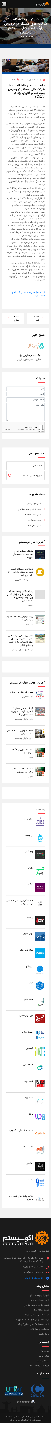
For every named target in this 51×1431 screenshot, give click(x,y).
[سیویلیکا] (37, 1390)
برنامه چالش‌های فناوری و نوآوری (21, 1197)
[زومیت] (40, 920)
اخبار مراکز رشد (35, 525)
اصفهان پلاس (27, 1032)
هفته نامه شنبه (26, 950)
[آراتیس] (40, 1182)
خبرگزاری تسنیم (26, 1015)
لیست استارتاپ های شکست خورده (32, 1319)
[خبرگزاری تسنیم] (40, 1018)
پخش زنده (44, 1334)
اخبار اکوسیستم (34, 503)
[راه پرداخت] (40, 1150)
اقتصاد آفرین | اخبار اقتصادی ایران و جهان (20, 902)
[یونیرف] (13, 1390)
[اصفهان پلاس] (40, 1035)
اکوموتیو (29, 1048)
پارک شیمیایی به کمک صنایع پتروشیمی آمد (20, 618)
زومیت (30, 605)
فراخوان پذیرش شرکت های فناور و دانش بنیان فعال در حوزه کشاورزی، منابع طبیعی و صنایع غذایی (20, 640)
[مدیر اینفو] (40, 1002)
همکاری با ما (43, 1361)
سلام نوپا (29, 1097)
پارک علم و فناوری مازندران (22, 649)
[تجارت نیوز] (40, 936)
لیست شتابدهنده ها (39, 1300)
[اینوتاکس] (40, 854)
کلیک (30, 884)
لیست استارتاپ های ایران (37, 1314)
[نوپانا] (40, 1117)
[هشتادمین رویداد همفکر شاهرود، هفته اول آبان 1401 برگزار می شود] (40, 572)
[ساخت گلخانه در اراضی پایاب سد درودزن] (40, 771)
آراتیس (30, 1179)
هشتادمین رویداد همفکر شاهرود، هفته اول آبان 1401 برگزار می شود (20, 572)
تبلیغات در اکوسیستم (39, 1365)
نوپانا (31, 1114)
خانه (31, 37)
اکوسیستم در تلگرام (34, 1278)
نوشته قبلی (36, 318)
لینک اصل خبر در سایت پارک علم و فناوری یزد (28, 293)
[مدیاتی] (40, 871)
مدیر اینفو (29, 624)
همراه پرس (28, 1065)
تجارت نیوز (28, 933)
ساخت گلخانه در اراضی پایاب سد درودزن (22, 770)
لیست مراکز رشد (41, 1310)
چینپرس (29, 983)
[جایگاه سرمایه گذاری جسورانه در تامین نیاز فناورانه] (40, 554)
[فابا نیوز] (40, 1166)
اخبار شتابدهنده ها (33, 514)
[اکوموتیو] (40, 1051)
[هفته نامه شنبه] (40, 953)
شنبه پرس (28, 1081)
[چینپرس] (40, 985)
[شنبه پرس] (40, 1084)
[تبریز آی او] (40, 821)
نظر (12, 79)
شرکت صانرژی (27, 696)
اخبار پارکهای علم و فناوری (30, 509)
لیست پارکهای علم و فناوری (36, 1305)
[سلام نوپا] (40, 1100)
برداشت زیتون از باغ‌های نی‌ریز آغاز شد (22, 751)
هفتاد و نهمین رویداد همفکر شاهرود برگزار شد (20, 732)
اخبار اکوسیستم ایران (39, 1295)
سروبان (30, 757)
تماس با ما (44, 1356)
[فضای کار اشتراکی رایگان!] (40, 695)
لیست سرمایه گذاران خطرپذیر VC (33, 1324)
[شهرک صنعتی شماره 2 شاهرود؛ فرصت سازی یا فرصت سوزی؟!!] (40, 711)
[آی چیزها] (40, 838)
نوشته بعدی (16, 318)
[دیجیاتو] (40, 969)
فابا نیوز (29, 1163)
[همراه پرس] (40, 1068)
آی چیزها (29, 835)
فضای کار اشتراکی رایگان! (21, 692)
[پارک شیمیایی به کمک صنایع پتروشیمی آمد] (40, 619)
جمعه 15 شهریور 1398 (31, 79)
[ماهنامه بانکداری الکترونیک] (40, 1133)
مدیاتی (30, 868)
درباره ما (45, 1351)
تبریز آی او (28, 818)
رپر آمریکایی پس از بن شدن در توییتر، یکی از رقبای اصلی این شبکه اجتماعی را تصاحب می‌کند (20, 595)
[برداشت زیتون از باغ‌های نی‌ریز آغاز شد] (40, 752)
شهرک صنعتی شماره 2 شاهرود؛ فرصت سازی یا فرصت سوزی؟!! (22, 711)
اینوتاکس (29, 851)
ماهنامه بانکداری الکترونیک (20, 1130)
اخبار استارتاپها (35, 520)
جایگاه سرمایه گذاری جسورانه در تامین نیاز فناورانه (23, 554)
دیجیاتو (29, 966)
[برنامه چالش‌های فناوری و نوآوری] (40, 1199)
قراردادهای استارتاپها (39, 1329)
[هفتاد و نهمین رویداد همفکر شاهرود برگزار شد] (40, 733)
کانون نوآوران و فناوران (24, 579)
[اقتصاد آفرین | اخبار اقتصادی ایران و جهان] (40, 903)
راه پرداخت (28, 1147)
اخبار (22, 37)
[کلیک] (40, 887)
